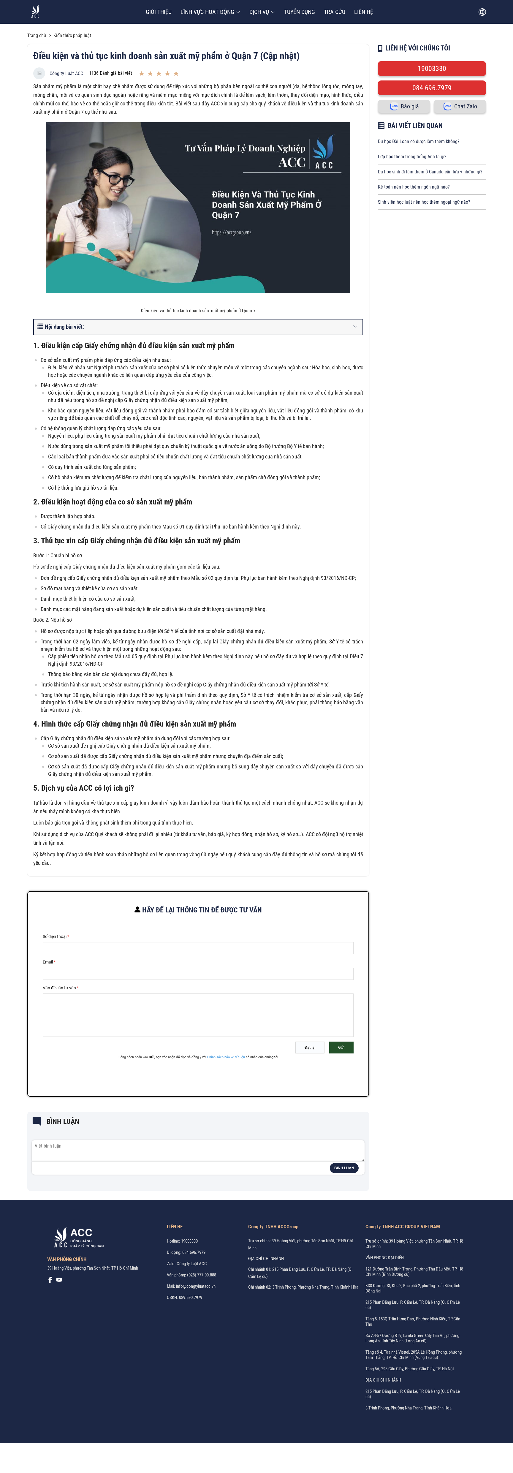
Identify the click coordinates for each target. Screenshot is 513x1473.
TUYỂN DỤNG (299, 11)
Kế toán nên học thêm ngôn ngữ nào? (414, 187)
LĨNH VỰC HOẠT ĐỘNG (207, 11)
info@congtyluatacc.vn (196, 1286)
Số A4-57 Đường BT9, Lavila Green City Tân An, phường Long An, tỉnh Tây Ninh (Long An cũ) (412, 1338)
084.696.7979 (432, 88)
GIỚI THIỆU (159, 11)
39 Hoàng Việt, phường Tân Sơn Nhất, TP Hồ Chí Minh (92, 1268)
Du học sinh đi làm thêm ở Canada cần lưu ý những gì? (430, 172)
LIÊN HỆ (363, 11)
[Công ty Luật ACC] (35, 12)
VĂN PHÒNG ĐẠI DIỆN (384, 1257)
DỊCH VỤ (259, 11)
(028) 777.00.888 (201, 1275)
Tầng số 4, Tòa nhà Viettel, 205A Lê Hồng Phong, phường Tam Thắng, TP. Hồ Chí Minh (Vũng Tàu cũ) (413, 1354)
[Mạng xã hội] (50, 1281)
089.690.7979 (190, 1297)
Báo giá (410, 106)
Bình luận (344, 1168)
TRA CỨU (334, 11)
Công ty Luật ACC (66, 73)
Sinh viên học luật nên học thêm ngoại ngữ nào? (424, 202)
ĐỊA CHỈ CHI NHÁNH (266, 1258)
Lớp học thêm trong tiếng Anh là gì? (412, 156)
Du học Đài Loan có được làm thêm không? (419, 141)
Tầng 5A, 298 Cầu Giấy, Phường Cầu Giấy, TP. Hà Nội (409, 1368)
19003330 (432, 68)
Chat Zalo (465, 106)
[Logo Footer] (77, 1238)
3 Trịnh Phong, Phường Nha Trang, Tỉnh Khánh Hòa (408, 1408)
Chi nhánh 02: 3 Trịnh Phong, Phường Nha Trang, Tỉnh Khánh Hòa (303, 1287)
